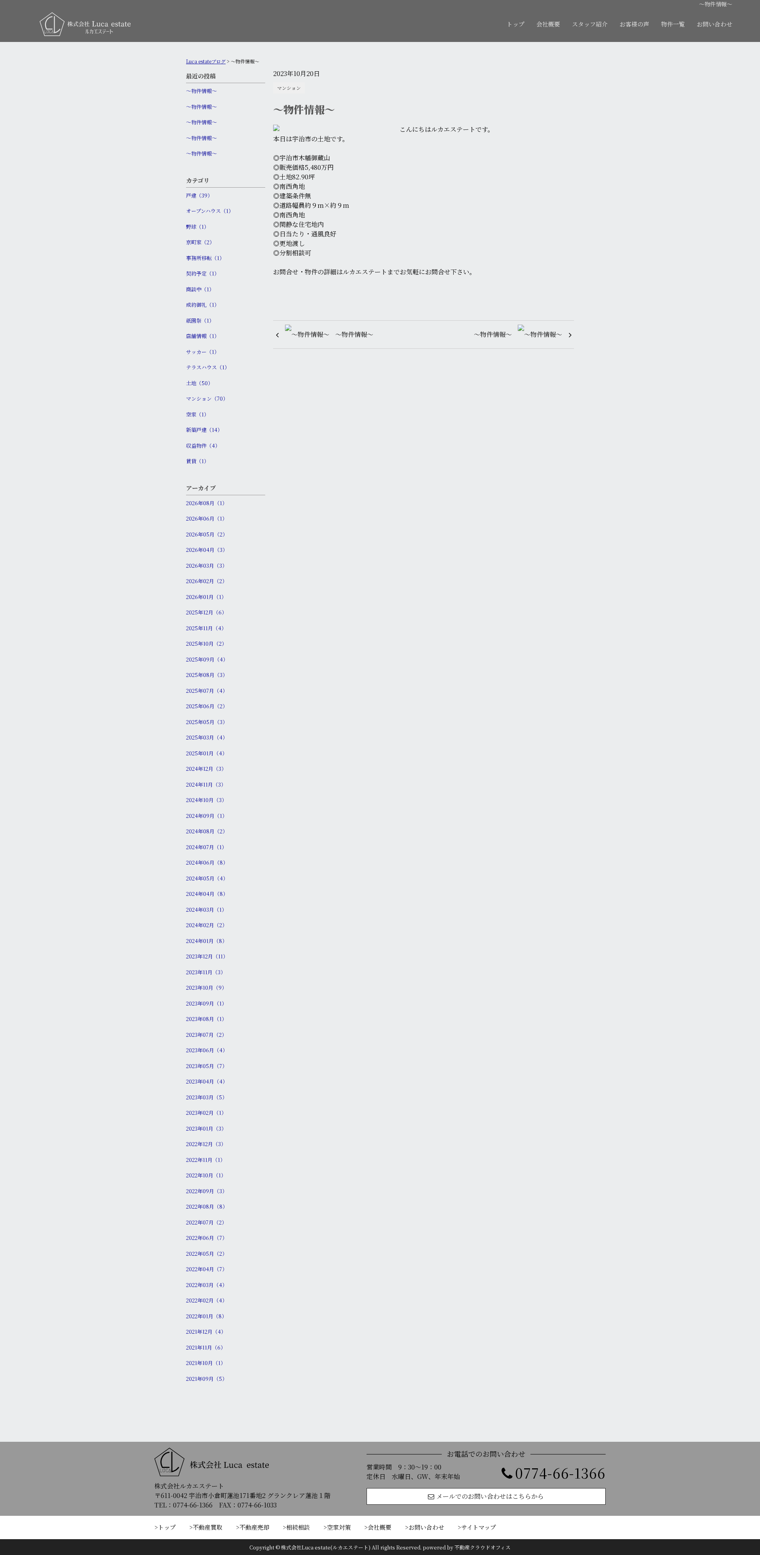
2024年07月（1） (206, 847)
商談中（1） (200, 289)
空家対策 (339, 1527)
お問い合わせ (714, 24)
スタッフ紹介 (590, 24)
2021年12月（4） (206, 1331)
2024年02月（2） (206, 925)
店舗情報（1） (202, 336)
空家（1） (197, 414)
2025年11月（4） (206, 628)
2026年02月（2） (206, 581)
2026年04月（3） (207, 549)
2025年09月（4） (207, 659)
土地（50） (199, 383)
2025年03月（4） (207, 737)
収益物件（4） (203, 445)
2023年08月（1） (206, 1019)
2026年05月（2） (207, 534)
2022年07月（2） (206, 1222)
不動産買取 (207, 1527)
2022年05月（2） (206, 1253)
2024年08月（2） (207, 831)
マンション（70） (207, 398)
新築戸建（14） (204, 429)
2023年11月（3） (206, 972)
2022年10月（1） (206, 1175)
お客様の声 (634, 24)
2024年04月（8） (207, 893)
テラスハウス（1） (208, 367)
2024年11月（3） (206, 784)
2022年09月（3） (206, 1191)
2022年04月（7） (206, 1269)
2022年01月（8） (206, 1316)
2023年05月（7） (206, 1066)
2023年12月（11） (207, 956)
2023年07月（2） (206, 1034)
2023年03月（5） (206, 1097)
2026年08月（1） (206, 503)
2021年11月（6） (206, 1347)
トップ (515, 24)
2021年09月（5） (206, 1378)
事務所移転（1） (205, 258)
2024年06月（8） (207, 862)
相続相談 (298, 1527)
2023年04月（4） (207, 1081)
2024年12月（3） (206, 768)
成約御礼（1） (202, 304)
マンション (289, 87)
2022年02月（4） (206, 1300)
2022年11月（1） (205, 1159)
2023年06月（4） (207, 1050)
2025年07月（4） (207, 690)
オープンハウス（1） (210, 211)
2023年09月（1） (206, 1003)
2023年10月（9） (206, 987)
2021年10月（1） (206, 1363)
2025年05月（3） (207, 722)
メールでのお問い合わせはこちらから (490, 1496)
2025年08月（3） (207, 675)
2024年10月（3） (206, 800)
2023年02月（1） (206, 1112)
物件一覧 (673, 24)
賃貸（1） (197, 461)
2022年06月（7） (206, 1237)
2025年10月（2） (206, 643)
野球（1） (197, 226)
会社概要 (548, 24)
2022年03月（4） (206, 1285)
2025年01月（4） (206, 753)
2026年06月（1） (206, 518)
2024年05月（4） (207, 878)
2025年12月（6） (206, 612)
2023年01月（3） (206, 1128)
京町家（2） (200, 242)
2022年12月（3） (206, 1144)
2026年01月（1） (206, 597)
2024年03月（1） (206, 909)
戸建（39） (199, 195)
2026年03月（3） (206, 565)
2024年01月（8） (206, 941)
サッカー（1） (202, 351)
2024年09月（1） (206, 815)
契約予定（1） (202, 273)
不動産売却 (254, 1527)
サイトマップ (478, 1527)
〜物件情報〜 (201, 91)
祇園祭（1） (200, 320)
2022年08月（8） (207, 1206)
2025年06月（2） (207, 706)
